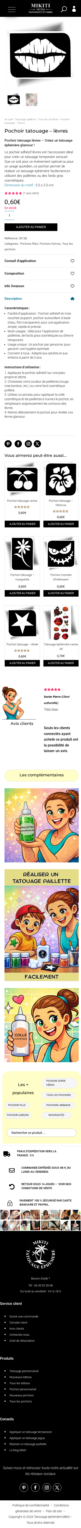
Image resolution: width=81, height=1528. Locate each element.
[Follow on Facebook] (18, 443)
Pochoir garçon (18, 1115)
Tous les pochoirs (48, 119)
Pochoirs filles (29, 243)
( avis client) (31, 193)
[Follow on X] (37, 443)
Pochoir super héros (55, 1083)
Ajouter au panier (31, 227)
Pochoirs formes (50, 243)
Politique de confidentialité (30, 1505)
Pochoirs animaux (58, 1105)
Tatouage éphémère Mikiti (52, 1517)
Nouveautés (56, 1115)
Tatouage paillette (25, 119)
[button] (11, 9)
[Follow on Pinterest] (8, 443)
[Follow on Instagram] (28, 443)
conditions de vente (36, 1188)
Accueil (8, 119)
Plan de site (54, 1511)
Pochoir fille (17, 1105)
